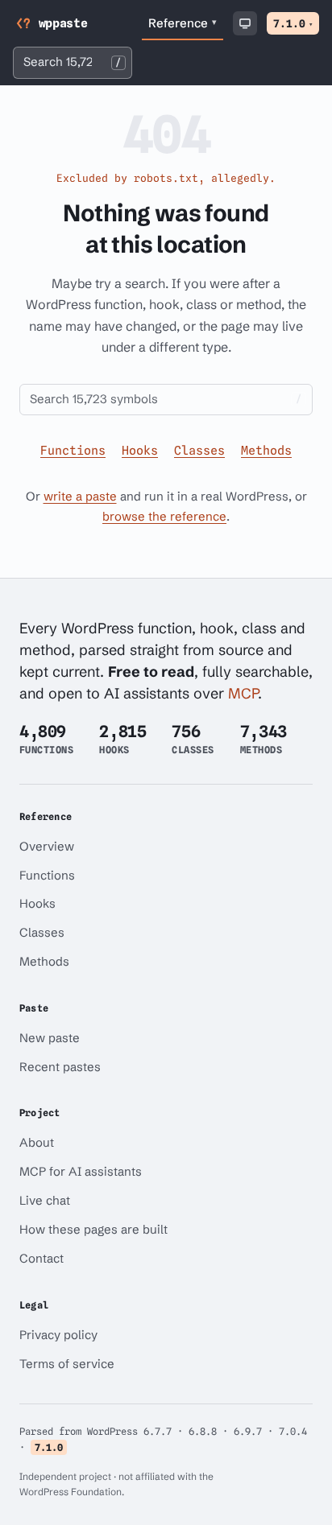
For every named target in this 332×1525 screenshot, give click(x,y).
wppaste (63, 23)
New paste (49, 1037)
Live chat (44, 1200)
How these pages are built (93, 1229)
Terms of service (66, 1363)
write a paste (80, 496)
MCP (243, 693)
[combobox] (72, 63)
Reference (182, 23)
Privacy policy (58, 1334)
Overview (46, 846)
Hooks (140, 450)
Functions (73, 450)
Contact (41, 1258)
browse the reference (164, 516)
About (36, 1142)
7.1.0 (293, 23)
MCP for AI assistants (80, 1171)
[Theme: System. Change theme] (245, 23)
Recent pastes (60, 1066)
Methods (266, 450)
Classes (199, 450)
